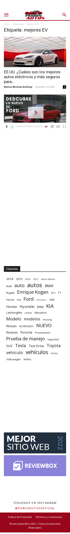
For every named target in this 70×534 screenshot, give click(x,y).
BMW (49, 286)
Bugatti (10, 292)
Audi (9, 286)
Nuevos (12, 332)
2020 (27, 279)
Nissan (11, 326)
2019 (19, 279)
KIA (50, 306)
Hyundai (27, 307)
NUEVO (44, 325)
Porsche (26, 332)
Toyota (54, 345)
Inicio (7, 24)
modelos (32, 319)
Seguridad (53, 339)
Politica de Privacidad (20, 517)
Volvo (27, 359)
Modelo (13, 319)
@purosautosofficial (35, 508)
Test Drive (36, 346)
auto (19, 285)
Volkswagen (13, 359)
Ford (29, 299)
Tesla (20, 345)
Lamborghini (14, 312)
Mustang (47, 319)
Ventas (54, 353)
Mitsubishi (41, 312)
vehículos (37, 352)
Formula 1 (41, 300)
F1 (59, 292)
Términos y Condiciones (48, 517)
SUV (9, 346)
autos (34, 285)
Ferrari (10, 299)
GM (52, 299)
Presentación (42, 332)
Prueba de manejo (25, 339)
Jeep (40, 307)
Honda (11, 307)
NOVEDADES (26, 326)
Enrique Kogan (32, 292)
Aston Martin (48, 279)
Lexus (28, 312)
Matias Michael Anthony (18, 86)
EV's (53, 292)
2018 (9, 279)
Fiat (19, 299)
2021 (35, 279)
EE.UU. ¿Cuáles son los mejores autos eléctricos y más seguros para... (32, 77)
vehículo (14, 352)
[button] (6, 15)
